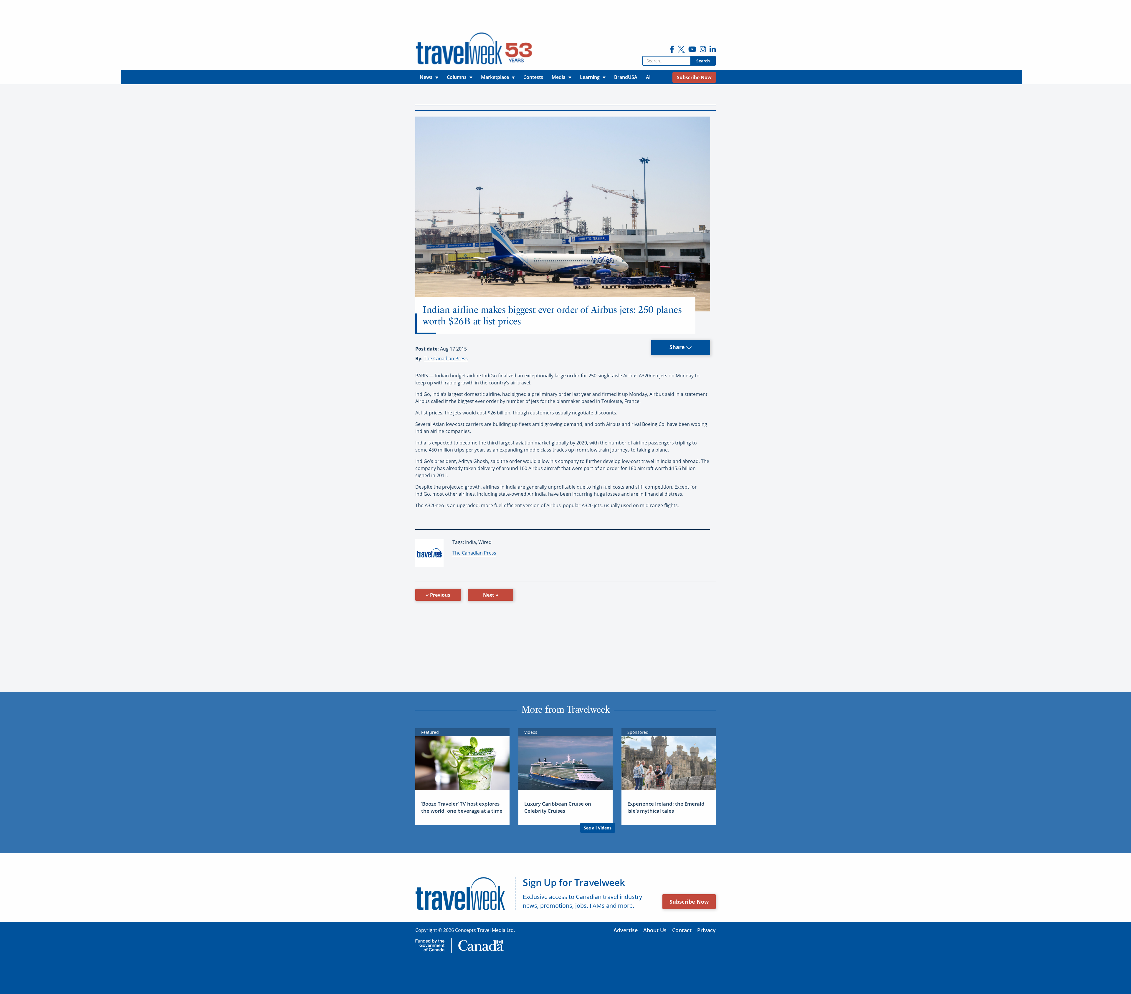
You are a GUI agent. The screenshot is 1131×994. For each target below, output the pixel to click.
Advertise (626, 930)
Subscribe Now (689, 901)
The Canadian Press (446, 358)
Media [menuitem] (559, 77)
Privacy (706, 930)
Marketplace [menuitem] (495, 77)
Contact (682, 930)
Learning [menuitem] (590, 77)
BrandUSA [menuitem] (625, 77)
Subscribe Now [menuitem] (694, 77)
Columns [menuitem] (457, 77)
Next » (490, 595)
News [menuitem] (426, 77)
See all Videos (597, 828)
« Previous (438, 595)
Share (677, 347)
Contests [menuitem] (533, 77)
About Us (655, 930)
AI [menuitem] (648, 77)
